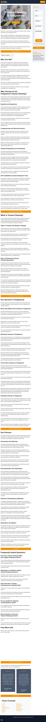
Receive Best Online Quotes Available (16, 296)
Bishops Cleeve (19, 709)
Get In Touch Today (16, 51)
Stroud (3, 709)
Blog (2, 719)
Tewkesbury (18, 710)
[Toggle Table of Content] (11, 55)
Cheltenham (18, 707)
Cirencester (18, 706)
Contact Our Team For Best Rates (15, 211)
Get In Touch (38, 47)
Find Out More (16, 548)
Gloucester (18, 703)
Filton (3, 711)
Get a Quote (15, 22)
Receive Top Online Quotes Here (16, 428)
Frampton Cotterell (5, 707)
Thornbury (4, 706)
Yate (3, 705)
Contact (42, 1)
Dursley (3, 703)
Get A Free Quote (16, 695)
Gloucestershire (19, 705)
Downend (4, 710)
